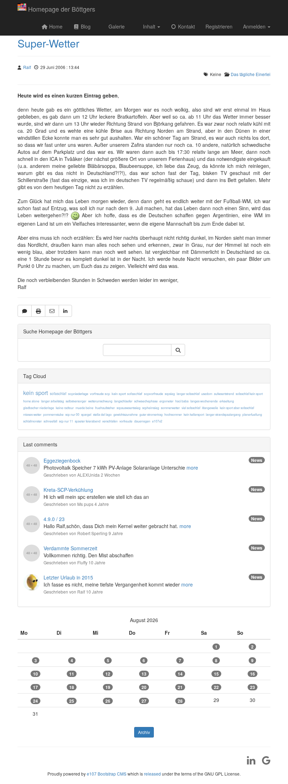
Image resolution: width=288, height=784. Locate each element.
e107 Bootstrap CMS (106, 774)
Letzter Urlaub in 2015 (68, 577)
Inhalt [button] (149, 26)
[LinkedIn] (248, 762)
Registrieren (219, 26)
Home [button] (55, 26)
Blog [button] (85, 26)
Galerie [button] (116, 26)
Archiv (144, 732)
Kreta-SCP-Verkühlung (68, 489)
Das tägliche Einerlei (250, 74)
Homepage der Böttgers (61, 8)
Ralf (27, 67)
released (152, 774)
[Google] (263, 762)
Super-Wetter (48, 43)
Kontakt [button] (186, 26)
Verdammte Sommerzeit (70, 548)
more (192, 467)
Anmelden (255, 26)
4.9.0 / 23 (54, 518)
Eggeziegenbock (62, 460)
